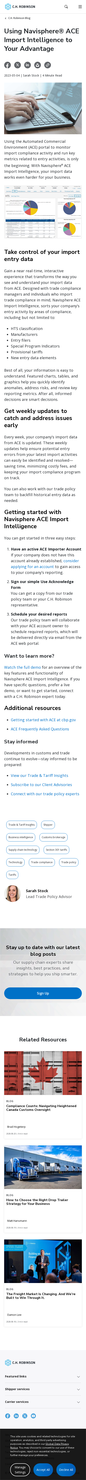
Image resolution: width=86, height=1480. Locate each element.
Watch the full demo (22, 667)
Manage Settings (20, 1469)
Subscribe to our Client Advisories (41, 784)
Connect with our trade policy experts (45, 793)
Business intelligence (21, 837)
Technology (15, 862)
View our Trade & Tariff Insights (39, 775)
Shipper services (17, 1389)
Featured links (16, 1376)
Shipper (48, 825)
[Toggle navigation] (80, 6)
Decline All (66, 1470)
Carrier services (17, 1402)
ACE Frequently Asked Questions (40, 728)
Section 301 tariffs (56, 850)
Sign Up (43, 993)
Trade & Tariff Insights (22, 825)
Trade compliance (42, 862)
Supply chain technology (23, 850)
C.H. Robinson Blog (19, 18)
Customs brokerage (53, 837)
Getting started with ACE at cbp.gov (43, 719)
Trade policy (68, 862)
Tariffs (12, 875)
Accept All (43, 1470)
